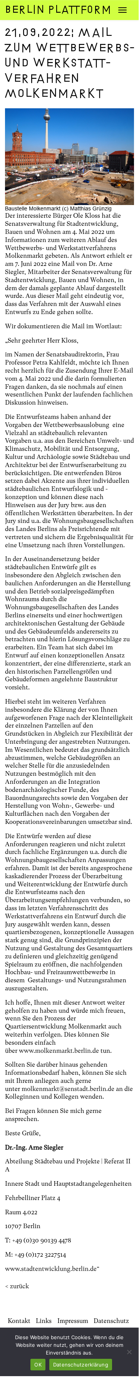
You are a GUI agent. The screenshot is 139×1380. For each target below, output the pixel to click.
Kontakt (19, 1321)
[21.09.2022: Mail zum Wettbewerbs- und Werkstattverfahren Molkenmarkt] (69, 156)
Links (44, 1321)
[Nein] (129, 1352)
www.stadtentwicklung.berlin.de (51, 1268)
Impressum (72, 1321)
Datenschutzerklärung (80, 1365)
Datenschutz (111, 1321)
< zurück (17, 1286)
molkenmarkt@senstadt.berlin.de (68, 1089)
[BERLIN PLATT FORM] (52, 9)
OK (38, 1365)
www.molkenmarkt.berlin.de (59, 1050)
